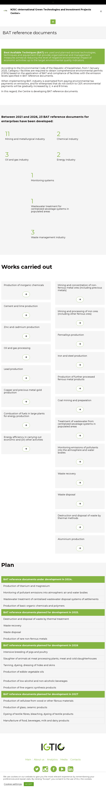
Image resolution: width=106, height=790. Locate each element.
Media (64, 759)
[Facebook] (53, 769)
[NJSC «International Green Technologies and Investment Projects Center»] (53, 746)
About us (39, 759)
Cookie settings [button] (13, 784)
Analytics (52, 759)
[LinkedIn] (70, 769)
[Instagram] (45, 769)
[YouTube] (62, 769)
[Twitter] (37, 769)
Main (28, 759)
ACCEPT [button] (28, 784)
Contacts (75, 759)
